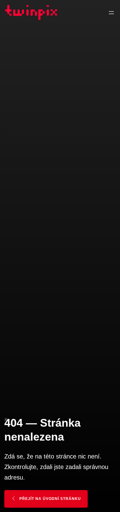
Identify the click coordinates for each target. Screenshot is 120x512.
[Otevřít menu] (111, 12)
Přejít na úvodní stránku (49, 499)
